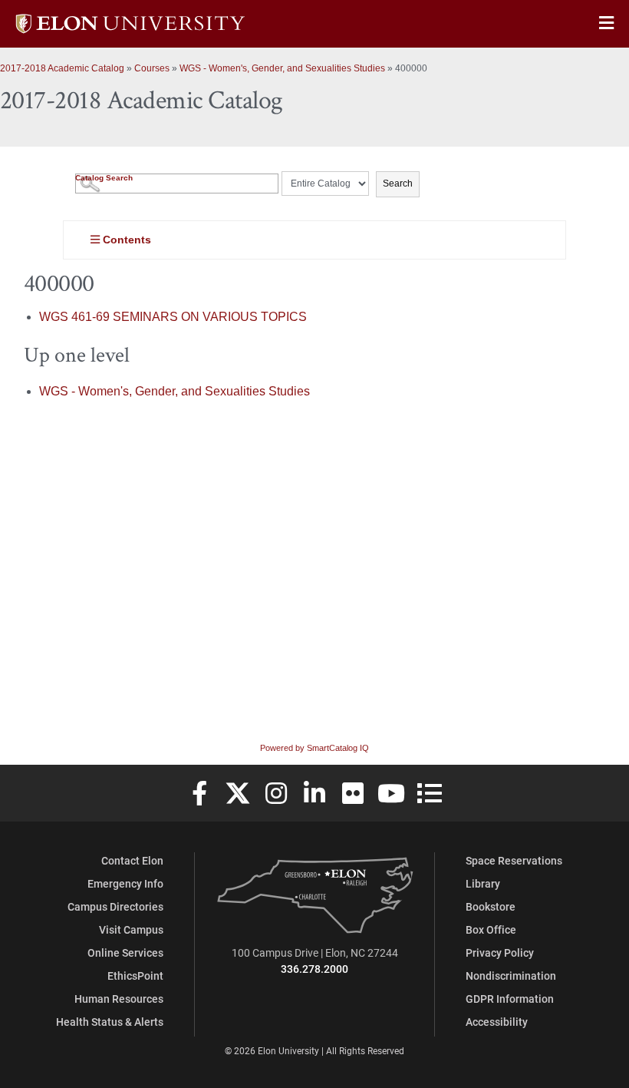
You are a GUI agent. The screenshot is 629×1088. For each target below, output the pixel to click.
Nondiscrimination (511, 975)
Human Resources (118, 998)
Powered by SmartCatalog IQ (314, 747)
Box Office (491, 929)
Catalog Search (104, 178)
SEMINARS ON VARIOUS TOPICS (173, 316)
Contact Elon (132, 860)
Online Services (125, 952)
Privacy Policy (500, 952)
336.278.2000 (314, 968)
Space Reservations (514, 860)
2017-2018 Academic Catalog (62, 68)
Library (483, 883)
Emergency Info (125, 883)
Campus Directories (115, 906)
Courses (152, 68)
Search (398, 183)
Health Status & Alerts (109, 1021)
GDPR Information (510, 998)
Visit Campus (131, 929)
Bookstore (490, 906)
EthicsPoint (135, 975)
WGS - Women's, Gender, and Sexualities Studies (282, 68)
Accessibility (497, 1021)
